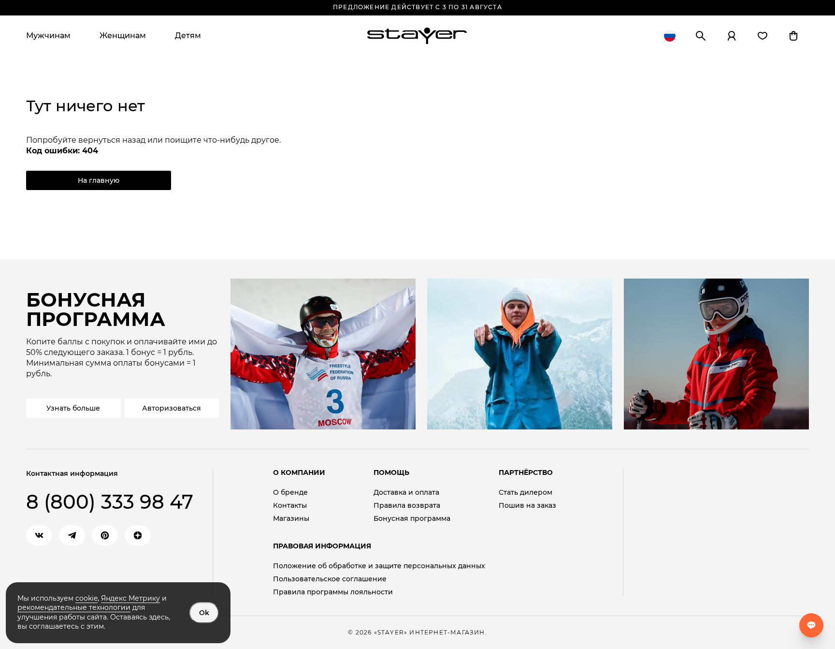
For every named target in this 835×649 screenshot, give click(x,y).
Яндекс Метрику (130, 598)
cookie (86, 598)
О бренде (290, 492)
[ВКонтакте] (39, 535)
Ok (204, 612)
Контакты (290, 506)
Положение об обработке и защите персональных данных (379, 566)
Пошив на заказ (527, 506)
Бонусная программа (412, 519)
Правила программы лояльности (333, 592)
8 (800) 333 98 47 (109, 502)
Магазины (291, 519)
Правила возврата (407, 506)
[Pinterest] (105, 535)
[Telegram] (72, 535)
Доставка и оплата (406, 492)
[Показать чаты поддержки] (811, 625)
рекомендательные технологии (73, 607)
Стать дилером (525, 492)
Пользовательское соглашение (330, 579)
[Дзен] (138, 535)
